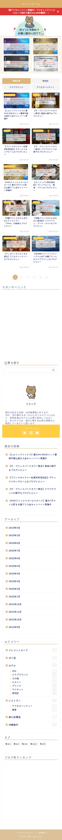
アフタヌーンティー (45, 87)
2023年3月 (14, 535)
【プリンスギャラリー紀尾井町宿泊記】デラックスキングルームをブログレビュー (32, 479)
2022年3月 (14, 581)
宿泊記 (45, 81)
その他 (33, 678)
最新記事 (16, 81)
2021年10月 (15, 619)
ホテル (32, 665)
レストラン (32, 700)
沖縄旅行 (32, 724)
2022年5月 (14, 566)
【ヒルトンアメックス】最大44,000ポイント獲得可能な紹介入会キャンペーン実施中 (33, 456)
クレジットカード (32, 650)
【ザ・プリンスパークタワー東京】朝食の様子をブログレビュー (32, 468)
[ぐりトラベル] (31, 5)
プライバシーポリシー (25, 833)
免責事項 (42, 833)
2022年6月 (14, 558)
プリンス (33, 686)
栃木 (17, 744)
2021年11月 (15, 612)
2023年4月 (14, 527)
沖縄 (25, 744)
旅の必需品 (32, 717)
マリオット (33, 689)
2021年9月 (14, 627)
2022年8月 (14, 543)
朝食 (33, 710)
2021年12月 (15, 604)
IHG (33, 671)
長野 (43, 744)
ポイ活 (32, 658)
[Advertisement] (31, 323)
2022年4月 (14, 573)
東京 (9, 744)
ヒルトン (33, 682)
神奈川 (35, 744)
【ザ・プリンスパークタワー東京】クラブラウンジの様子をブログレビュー (32, 491)
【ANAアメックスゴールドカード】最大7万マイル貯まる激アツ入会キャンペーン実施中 (32, 503)
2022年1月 (14, 596)
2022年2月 (14, 589)
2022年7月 (14, 550)
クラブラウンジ (16, 87)
